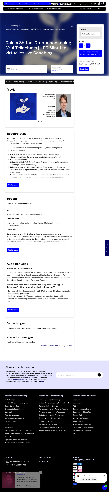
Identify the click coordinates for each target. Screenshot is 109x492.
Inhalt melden (78, 421)
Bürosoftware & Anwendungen (17, 442)
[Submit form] (99, 375)
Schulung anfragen (81, 4)
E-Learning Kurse (45, 421)
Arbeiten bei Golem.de (82, 424)
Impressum (77, 403)
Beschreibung (19, 82)
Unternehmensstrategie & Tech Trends (54, 403)
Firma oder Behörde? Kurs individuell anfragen (90, 53)
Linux (7, 424)
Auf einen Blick (40, 82)
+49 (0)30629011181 (18, 465)
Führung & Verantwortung (49, 400)
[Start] (6, 25)
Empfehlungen (53, 82)
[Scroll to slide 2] (41, 121)
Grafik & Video (10, 436)
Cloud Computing (12, 406)
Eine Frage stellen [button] (65, 346)
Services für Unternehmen (83, 427)
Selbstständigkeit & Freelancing (51, 415)
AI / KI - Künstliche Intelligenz (16, 403)
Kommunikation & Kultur (48, 406)
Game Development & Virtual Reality (19, 433)
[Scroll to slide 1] (38, 121)
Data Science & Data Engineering (18, 430)
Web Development (12, 415)
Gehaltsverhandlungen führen (51, 418)
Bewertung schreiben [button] (49, 346)
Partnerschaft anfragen (82, 430)
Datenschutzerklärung (22, 379)
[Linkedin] (47, 461)
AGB (74, 406)
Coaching (14, 25)
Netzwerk (8, 412)
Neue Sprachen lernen (48, 424)
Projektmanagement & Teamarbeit (52, 412)
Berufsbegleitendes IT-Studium (51, 427)
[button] (95, 4)
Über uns (76, 400)
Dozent (29, 82)
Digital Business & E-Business (16, 439)
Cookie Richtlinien (80, 415)
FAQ (74, 433)
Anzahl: (82, 41)
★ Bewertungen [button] (107, 248)
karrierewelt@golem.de (19, 461)
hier (42, 381)
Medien (8, 82)
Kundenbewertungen (69, 82)
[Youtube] (43, 461)
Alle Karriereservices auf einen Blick (53, 430)
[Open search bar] (91, 3)
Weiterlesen (13, 185)
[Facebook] (39, 461)
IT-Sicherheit (10, 400)
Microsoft (9, 427)
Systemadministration (14, 409)
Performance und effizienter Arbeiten (54, 409)
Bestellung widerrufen (82, 412)
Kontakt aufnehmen (81, 418)
